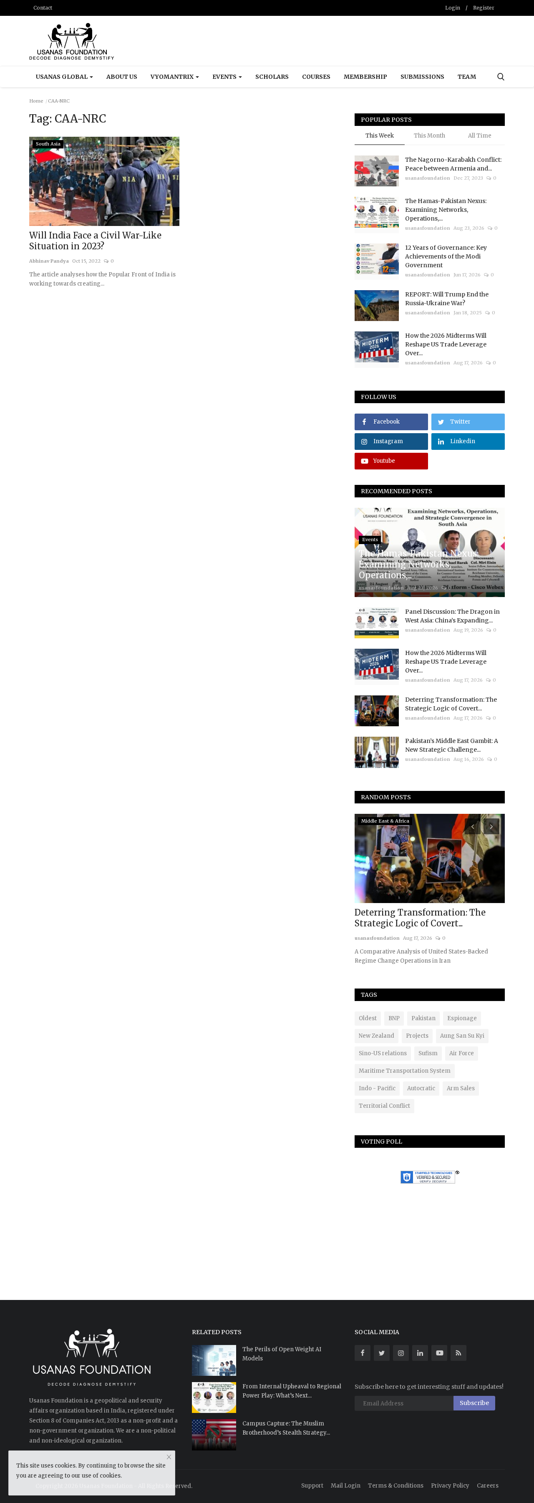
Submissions (422, 76)
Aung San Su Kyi (462, 1035)
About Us (121, 76)
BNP (394, 1018)
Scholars (272, 76)
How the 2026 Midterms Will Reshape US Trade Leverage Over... (445, 344)
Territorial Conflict (384, 1105)
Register (483, 8)
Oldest (368, 1018)
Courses (316, 76)
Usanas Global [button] (62, 76)
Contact (42, 8)
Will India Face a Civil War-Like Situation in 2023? (95, 240)
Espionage (462, 1018)
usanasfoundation (427, 178)
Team (467, 76)
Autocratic (421, 1088)
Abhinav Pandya (49, 261)
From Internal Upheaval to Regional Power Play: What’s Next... (291, 1391)
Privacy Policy (450, 1485)
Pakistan (423, 1018)
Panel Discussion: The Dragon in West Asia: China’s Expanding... (452, 616)
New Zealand (376, 1035)
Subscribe (474, 1403)
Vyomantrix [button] (173, 76)
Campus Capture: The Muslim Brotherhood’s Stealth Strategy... (286, 1428)
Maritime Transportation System (405, 1070)
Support (312, 1485)
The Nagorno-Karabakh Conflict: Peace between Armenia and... (453, 164)
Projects (417, 1035)
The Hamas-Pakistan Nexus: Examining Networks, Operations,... (445, 209)
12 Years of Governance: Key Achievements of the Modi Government (446, 256)
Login (452, 8)
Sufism (428, 1053)
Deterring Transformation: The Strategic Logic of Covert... (451, 704)
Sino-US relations (383, 1053)
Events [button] (225, 76)
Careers (488, 1485)
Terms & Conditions (395, 1485)
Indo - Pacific (377, 1088)
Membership (365, 76)
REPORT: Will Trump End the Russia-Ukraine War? (447, 299)
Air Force (461, 1053)
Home (36, 101)
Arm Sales (461, 1088)
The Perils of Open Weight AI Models (281, 1354)
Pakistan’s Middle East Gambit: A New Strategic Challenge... (451, 745)
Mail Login (345, 1485)
